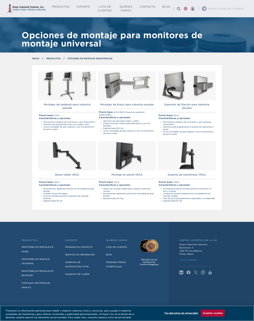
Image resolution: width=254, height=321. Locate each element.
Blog (109, 254)
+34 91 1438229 (188, 260)
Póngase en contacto (79, 247)
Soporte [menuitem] (83, 6)
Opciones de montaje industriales (89, 58)
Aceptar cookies (213, 313)
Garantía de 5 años (77, 274)
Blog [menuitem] (166, 6)
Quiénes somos (117, 240)
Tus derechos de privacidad (181, 313)
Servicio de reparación (80, 254)
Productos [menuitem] (60, 6)
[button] (185, 8)
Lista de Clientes (116, 247)
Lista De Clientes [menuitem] (105, 8)
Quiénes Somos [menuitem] (126, 8)
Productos (30, 240)
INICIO (35, 58)
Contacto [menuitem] (147, 6)
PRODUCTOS (53, 58)
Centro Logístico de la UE (198, 240)
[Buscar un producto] (178, 9)
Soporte (71, 240)
